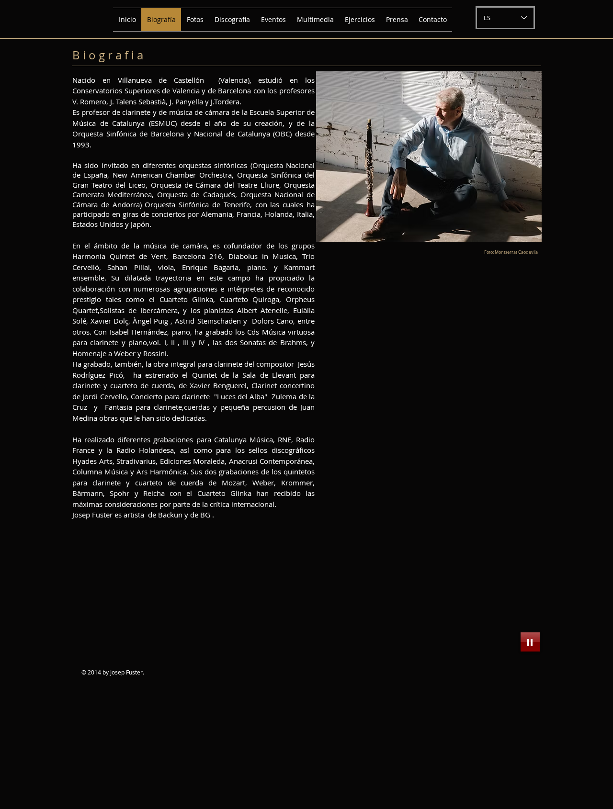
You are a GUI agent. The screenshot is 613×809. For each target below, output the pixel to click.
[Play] (530, 642)
